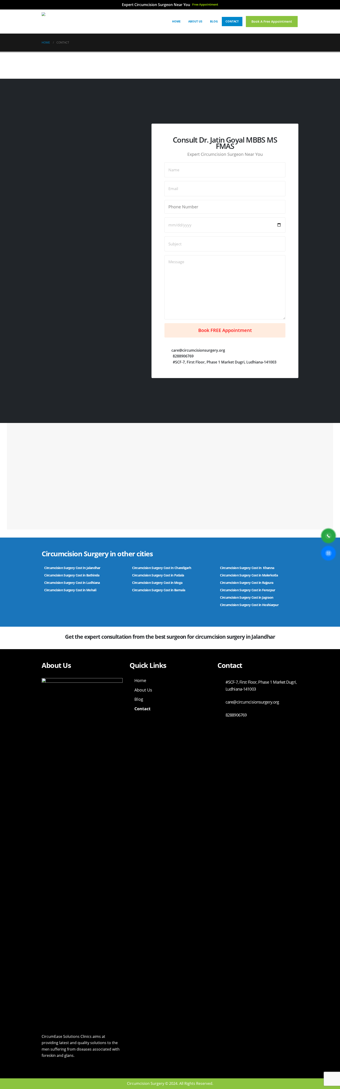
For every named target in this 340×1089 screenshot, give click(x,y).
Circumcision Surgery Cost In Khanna (247, 568)
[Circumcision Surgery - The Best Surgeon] (70, 21)
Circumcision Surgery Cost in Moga (157, 582)
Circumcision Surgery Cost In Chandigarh (161, 568)
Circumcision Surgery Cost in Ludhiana (72, 582)
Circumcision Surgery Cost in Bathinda (71, 575)
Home (176, 21)
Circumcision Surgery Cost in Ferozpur (247, 590)
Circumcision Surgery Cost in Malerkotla (249, 575)
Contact (232, 21)
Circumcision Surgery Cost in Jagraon (246, 597)
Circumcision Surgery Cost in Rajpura (246, 582)
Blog (214, 21)
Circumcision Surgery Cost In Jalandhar (72, 568)
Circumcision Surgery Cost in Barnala (158, 590)
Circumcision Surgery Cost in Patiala (158, 575)
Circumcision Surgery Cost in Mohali (70, 590)
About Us (195, 21)
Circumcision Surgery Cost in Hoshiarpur (249, 605)
